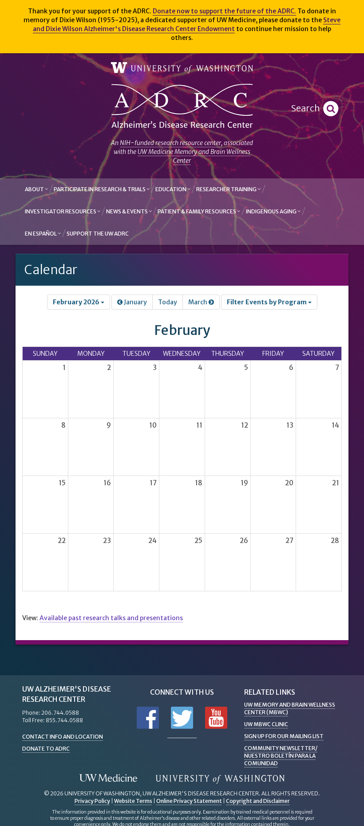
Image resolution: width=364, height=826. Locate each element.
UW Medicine (108, 778)
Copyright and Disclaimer (258, 801)
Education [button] (171, 189)
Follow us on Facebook (148, 718)
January (135, 302)
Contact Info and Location (62, 736)
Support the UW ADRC (98, 233)
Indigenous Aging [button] (271, 211)
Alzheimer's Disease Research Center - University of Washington (182, 106)
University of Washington (182, 68)
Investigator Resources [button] (61, 211)
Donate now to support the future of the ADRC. (224, 11)
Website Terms (133, 801)
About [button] (35, 189)
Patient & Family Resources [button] (197, 211)
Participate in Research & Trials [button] (100, 189)
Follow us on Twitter (182, 718)
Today (167, 302)
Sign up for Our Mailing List (284, 736)
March (198, 302)
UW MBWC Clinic (266, 724)
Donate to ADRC (46, 748)
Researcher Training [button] (226, 189)
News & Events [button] (127, 211)
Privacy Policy (92, 801)
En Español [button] (41, 233)
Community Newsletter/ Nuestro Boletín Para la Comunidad (280, 756)
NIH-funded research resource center (170, 143)
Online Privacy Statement (189, 801)
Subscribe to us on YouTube (216, 718)
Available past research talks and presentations (111, 618)
